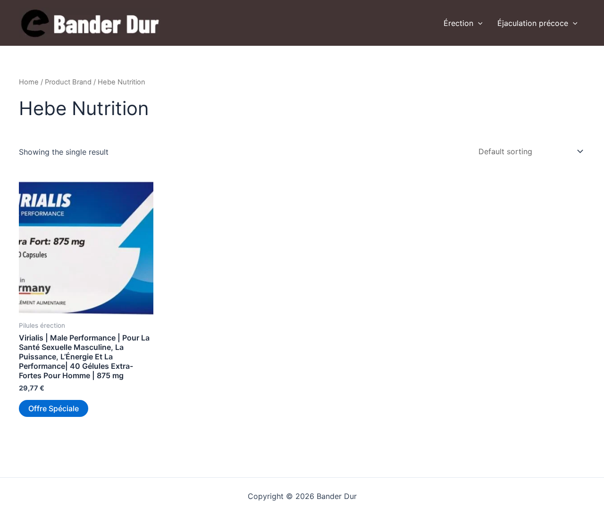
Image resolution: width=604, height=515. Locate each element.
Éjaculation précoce (532, 23)
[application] (478, 23)
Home (29, 82)
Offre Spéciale (53, 408)
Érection (458, 23)
